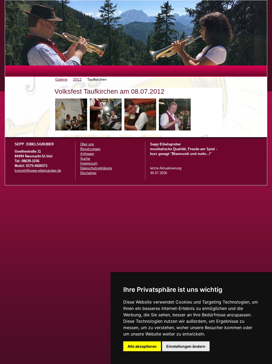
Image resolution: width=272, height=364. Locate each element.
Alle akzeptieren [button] (142, 346)
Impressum (88, 163)
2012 (77, 79)
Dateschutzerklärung (96, 168)
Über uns (87, 144)
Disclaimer (88, 173)
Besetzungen (90, 149)
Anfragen (87, 154)
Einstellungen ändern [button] (185, 346)
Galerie (61, 79)
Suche (85, 159)
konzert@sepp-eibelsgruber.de (38, 171)
